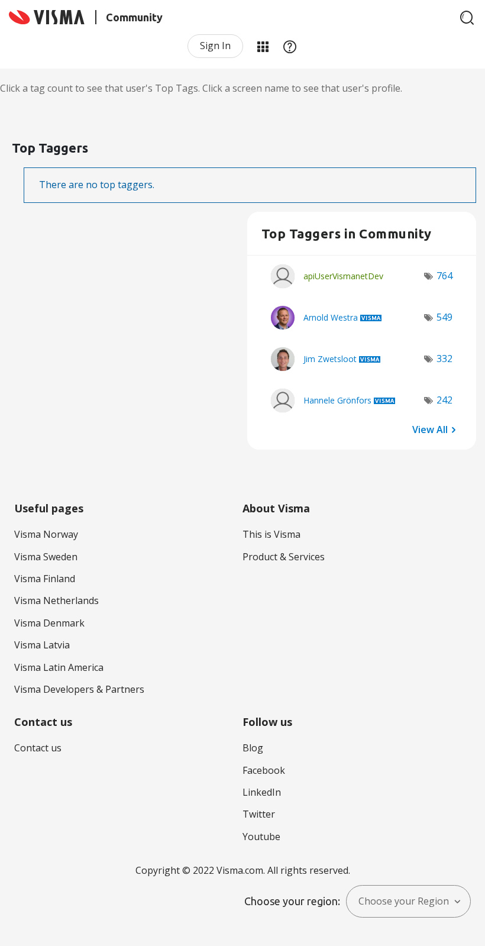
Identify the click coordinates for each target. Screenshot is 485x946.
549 (444, 317)
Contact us (38, 747)
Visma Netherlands (56, 600)
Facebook (263, 770)
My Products (262, 46)
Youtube (261, 836)
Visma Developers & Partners (79, 689)
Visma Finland (44, 578)
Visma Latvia (42, 644)
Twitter (258, 814)
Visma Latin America (59, 667)
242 (444, 399)
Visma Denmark (49, 622)
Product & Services (283, 556)
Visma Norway (46, 534)
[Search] (467, 18)
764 (444, 275)
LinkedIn (261, 792)
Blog (252, 747)
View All (430, 428)
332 (444, 358)
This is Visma (271, 534)
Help (289, 46)
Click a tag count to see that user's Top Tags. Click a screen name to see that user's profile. (201, 88)
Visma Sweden (45, 556)
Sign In (215, 45)
